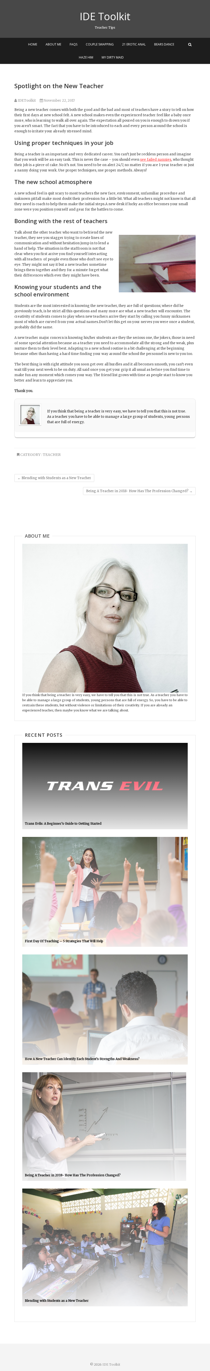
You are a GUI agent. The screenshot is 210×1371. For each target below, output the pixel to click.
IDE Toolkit (105, 16)
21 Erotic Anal (134, 44)
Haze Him (86, 57)
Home (32, 44)
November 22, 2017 (59, 100)
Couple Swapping (100, 44)
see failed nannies (155, 159)
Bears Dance (164, 44)
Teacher (52, 454)
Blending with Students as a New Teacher (54, 478)
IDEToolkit (26, 100)
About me (53, 44)
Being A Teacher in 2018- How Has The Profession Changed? (139, 491)
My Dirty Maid (113, 57)
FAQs (73, 44)
